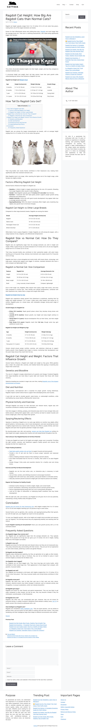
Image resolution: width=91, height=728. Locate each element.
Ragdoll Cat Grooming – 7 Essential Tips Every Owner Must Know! (28, 625)
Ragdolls (43, 31)
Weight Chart (24, 80)
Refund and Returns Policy (68, 712)
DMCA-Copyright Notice (67, 707)
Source (8, 616)
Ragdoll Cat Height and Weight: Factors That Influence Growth (23, 117)
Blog (64, 4)
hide (29, 105)
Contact (71, 4)
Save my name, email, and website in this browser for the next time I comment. (30, 679)
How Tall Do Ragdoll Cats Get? (15, 108)
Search (67, 14)
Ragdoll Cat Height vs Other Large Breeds (20, 112)
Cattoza (35, 725)
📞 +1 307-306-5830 (71, 100)
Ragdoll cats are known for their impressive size (20, 506)
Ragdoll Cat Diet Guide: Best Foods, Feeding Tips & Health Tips (27, 623)
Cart (83, 4)
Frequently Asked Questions (16, 127)
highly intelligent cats (26, 608)
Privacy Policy (64, 709)
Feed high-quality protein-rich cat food (20, 451)
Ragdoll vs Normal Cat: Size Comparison (20, 115)
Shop (77, 4)
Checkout (63, 719)
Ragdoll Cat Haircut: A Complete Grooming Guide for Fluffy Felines (23, 637)
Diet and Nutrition (14, 121)
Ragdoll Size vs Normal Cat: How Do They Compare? (21, 114)
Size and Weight (11, 634)
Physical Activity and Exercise (17, 122)
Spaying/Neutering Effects (16, 124)
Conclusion (10, 126)
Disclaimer (64, 704)
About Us (63, 699)
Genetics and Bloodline (15, 119)
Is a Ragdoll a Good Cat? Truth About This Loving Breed (25, 628)
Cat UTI (54, 601)
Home (58, 4)
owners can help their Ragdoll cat (42, 431)
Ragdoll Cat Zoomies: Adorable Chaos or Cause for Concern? (26, 630)
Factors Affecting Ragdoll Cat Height (19, 110)
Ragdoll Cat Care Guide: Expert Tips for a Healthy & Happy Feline (28, 627)
